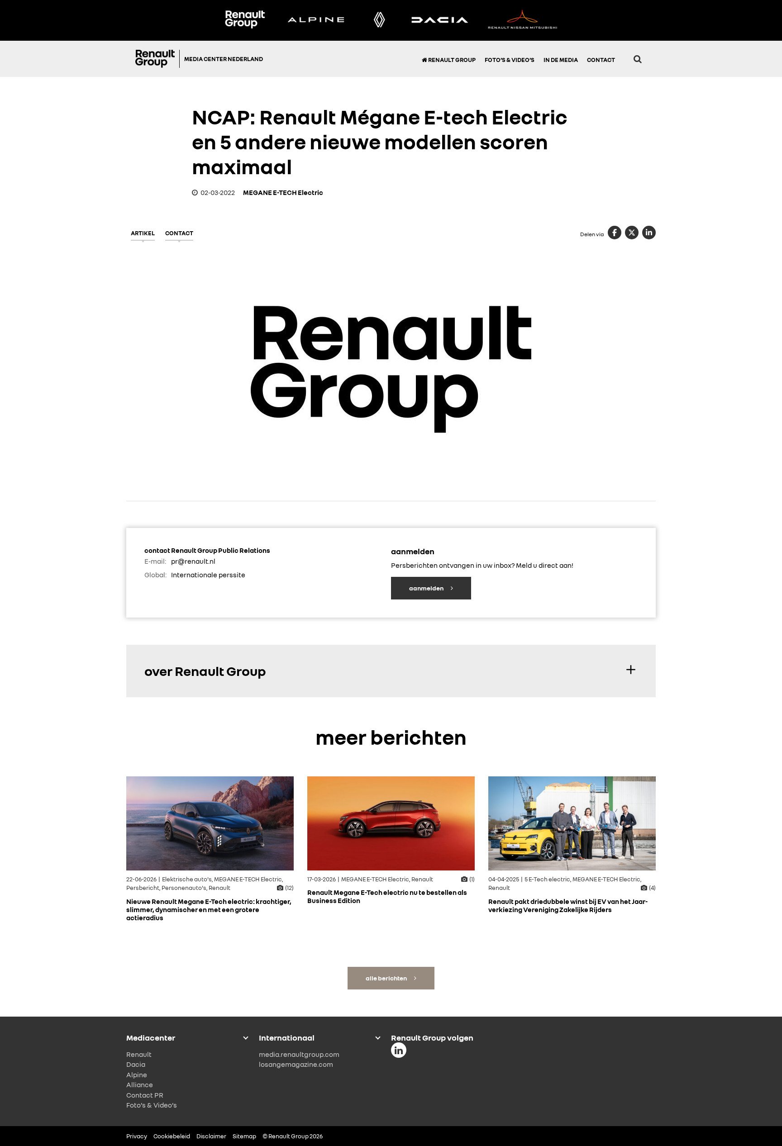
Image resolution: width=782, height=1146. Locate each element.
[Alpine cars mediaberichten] (316, 20)
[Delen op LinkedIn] (649, 232)
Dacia (135, 1064)
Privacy (136, 1136)
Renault (139, 1054)
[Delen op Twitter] (632, 232)
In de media (561, 59)
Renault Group (451, 59)
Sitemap (244, 1136)
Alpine (136, 1074)
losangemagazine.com (296, 1064)
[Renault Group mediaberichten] (245, 20)
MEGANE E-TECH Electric (283, 192)
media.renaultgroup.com (299, 1054)
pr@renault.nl (193, 561)
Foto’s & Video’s (509, 59)
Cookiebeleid (171, 1136)
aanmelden (426, 588)
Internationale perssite (208, 575)
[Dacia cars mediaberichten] (439, 20)
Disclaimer (211, 1136)
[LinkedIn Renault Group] (398, 1050)
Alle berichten (387, 978)
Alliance (139, 1084)
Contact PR (144, 1095)
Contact (601, 59)
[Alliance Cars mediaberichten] (522, 20)
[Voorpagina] (157, 59)
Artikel (143, 233)
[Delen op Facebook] (614, 232)
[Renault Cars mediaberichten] (379, 20)
